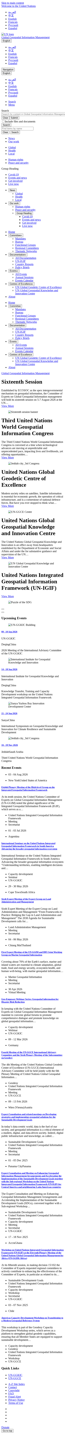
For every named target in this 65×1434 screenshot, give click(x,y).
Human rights (15, 159)
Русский (13, 25)
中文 (11, 15)
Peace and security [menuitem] (25, 209)
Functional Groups (25, 244)
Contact (12, 1387)
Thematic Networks (26, 251)
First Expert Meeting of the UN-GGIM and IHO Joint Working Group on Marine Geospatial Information (31, 953)
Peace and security (18, 162)
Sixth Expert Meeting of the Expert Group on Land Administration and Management (26, 900)
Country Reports (24, 264)
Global (12, 147)
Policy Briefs (22, 267)
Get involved (15, 180)
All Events (21, 274)
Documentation (18, 254)
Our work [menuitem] (13, 141)
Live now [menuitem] (27, 225)
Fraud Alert (14, 1396)
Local (11, 153)
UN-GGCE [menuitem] (14, 1378)
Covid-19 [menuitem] (27, 216)
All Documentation (25, 258)
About (11, 296)
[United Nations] (7, 34)
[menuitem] (12, 190)
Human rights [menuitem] (22, 206)
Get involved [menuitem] (29, 222)
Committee (16, 235)
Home (11, 231)
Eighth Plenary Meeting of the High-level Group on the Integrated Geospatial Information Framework (28, 788)
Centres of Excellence (21, 284)
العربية (12, 12)
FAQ (11, 1393)
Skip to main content (12, 2)
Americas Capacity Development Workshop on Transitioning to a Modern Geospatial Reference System (32, 1319)
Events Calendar (24, 280)
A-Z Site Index (16, 1384)
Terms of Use (15, 1402)
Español (12, 28)
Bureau (19, 241)
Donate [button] (5, 1427)
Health (12, 150)
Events (14, 271)
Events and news (17, 177)
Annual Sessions (24, 277)
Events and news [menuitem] (31, 219)
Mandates (20, 238)
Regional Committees (27, 248)
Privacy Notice (16, 1399)
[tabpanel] (32, 150)
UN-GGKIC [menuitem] (15, 1375)
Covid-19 (13, 174)
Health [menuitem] (19, 196)
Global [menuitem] (19, 193)
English (12, 18)
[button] (12, 101)
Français (13, 22)
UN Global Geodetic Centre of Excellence (38, 287)
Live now (13, 183)
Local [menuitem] (18, 199)
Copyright (13, 1390)
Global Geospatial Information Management (25, 37)
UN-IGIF (20, 261)
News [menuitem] (11, 138)
